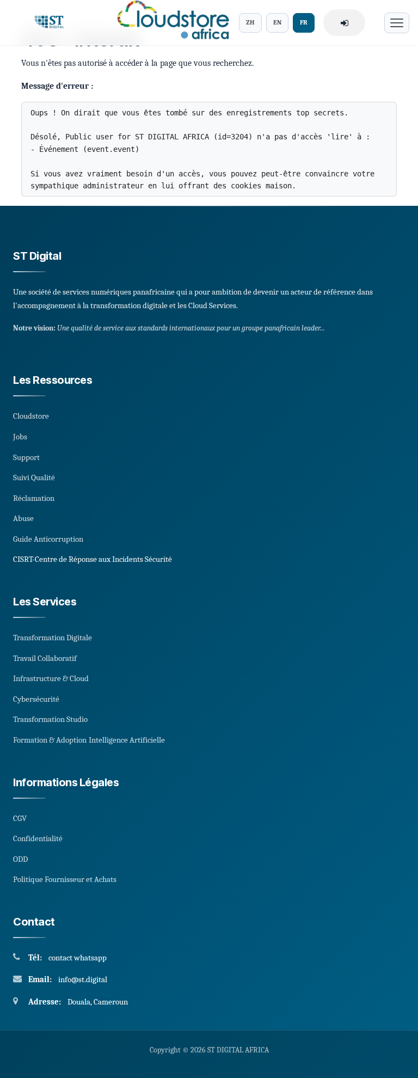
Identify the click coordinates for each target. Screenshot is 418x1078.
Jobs (20, 437)
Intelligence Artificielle (127, 740)
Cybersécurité (36, 699)
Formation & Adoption (50, 740)
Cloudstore (31, 416)
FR (304, 22)
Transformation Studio (50, 719)
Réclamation (33, 498)
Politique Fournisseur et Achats (64, 879)
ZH (250, 22)
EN (277, 22)
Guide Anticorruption (48, 539)
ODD (20, 859)
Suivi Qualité (34, 477)
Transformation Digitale (52, 637)
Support (26, 457)
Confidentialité (38, 838)
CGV (20, 818)
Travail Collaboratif (45, 658)
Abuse (23, 518)
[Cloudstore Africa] (169, 22)
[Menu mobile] (396, 23)
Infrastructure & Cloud (51, 678)
